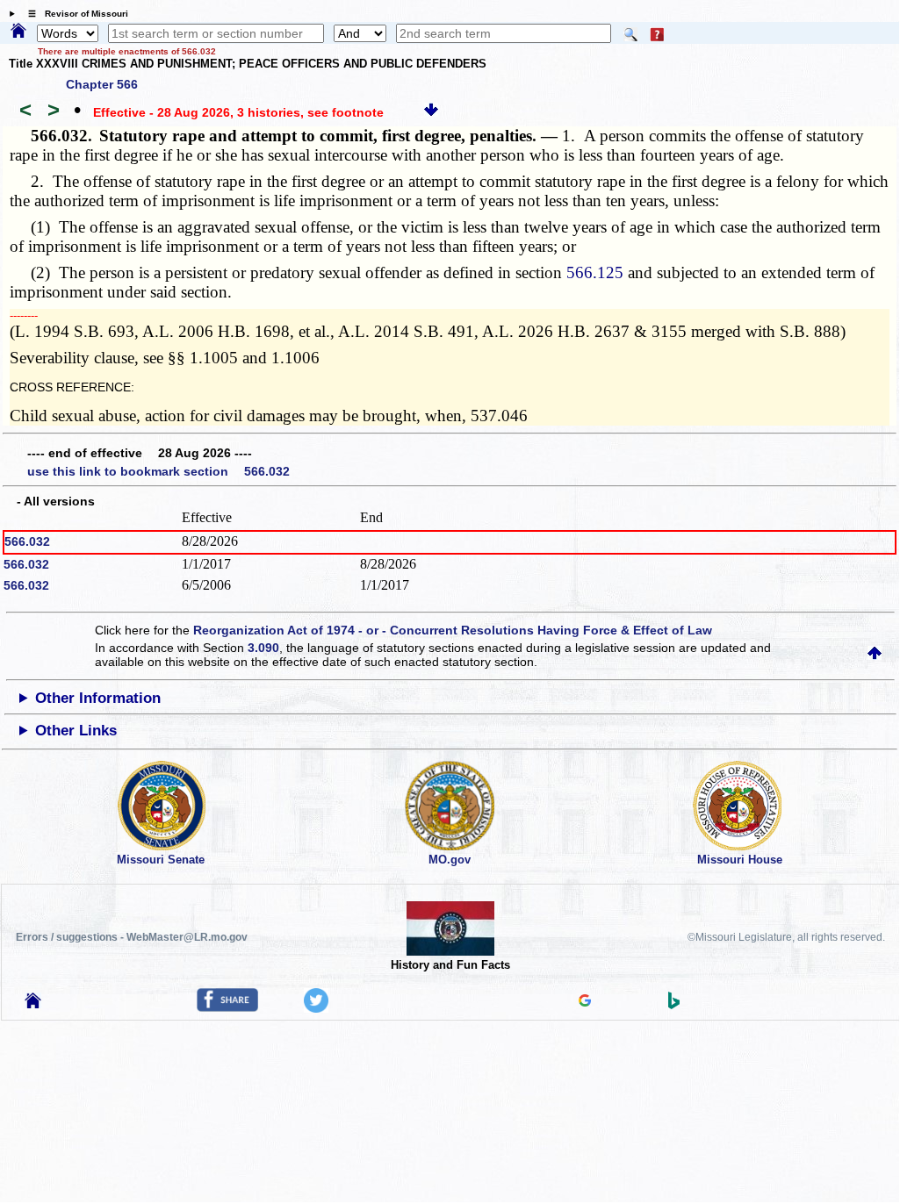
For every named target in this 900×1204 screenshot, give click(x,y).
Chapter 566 (102, 84)
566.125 (594, 272)
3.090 (263, 648)
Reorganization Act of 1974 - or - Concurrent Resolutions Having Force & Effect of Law (452, 630)
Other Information (98, 698)
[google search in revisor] (585, 1002)
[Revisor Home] (33, 1004)
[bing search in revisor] (674, 1005)
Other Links (76, 730)
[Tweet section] (316, 1008)
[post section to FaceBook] (227, 1007)
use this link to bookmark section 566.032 (158, 471)
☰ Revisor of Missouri (73, 13)
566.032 (27, 541)
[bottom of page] (431, 112)
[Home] (18, 31)
